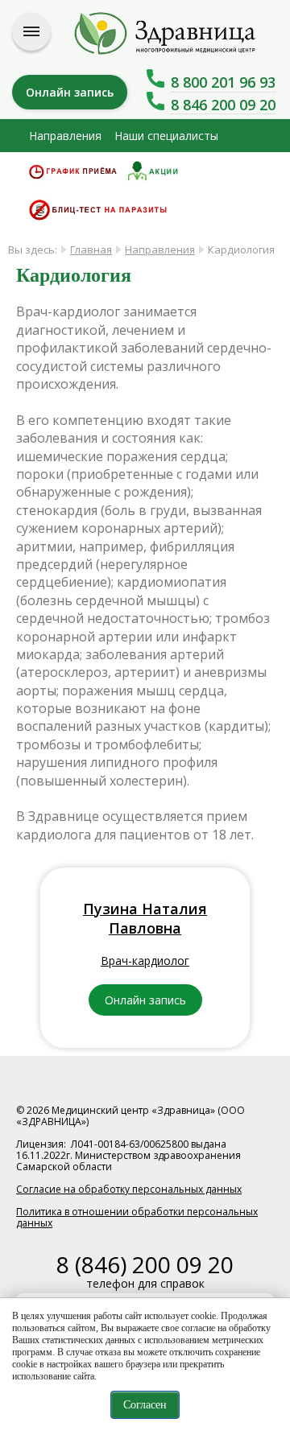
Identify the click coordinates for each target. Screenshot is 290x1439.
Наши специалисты (166, 135)
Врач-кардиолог (145, 960)
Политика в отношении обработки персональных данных (137, 1217)
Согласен (145, 1405)
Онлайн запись (70, 92)
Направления (65, 135)
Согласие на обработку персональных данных (129, 1189)
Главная (91, 249)
